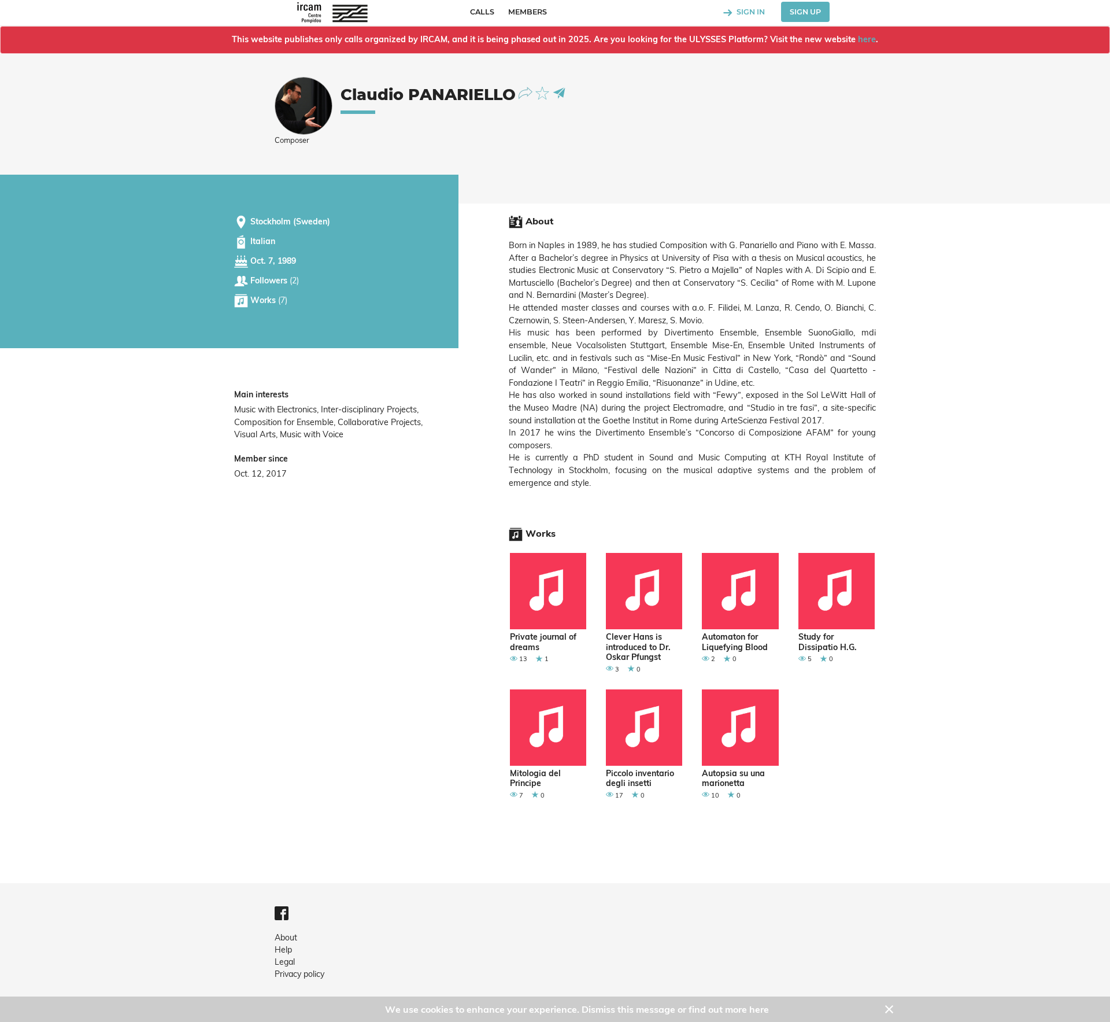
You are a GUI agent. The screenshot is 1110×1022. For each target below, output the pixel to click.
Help (283, 949)
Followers (273, 280)
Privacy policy (299, 974)
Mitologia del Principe (535, 779)
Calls (482, 12)
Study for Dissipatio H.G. (827, 642)
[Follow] (527, 92)
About (286, 937)
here (867, 39)
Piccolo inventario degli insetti (640, 779)
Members (527, 12)
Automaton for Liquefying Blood (735, 642)
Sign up (805, 12)
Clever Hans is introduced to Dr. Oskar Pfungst (638, 647)
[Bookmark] (543, 92)
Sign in (750, 12)
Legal (285, 962)
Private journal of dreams (543, 642)
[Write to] (559, 92)
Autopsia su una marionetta (733, 779)
